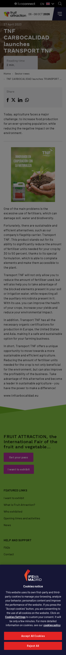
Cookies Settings (15, 616)
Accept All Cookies (33, 635)
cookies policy (51, 625)
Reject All (33, 645)
